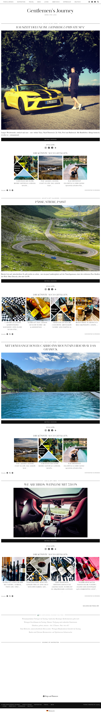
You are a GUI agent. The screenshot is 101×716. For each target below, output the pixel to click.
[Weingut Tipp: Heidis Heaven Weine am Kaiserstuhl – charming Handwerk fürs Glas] (38, 309)
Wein (39, 2)
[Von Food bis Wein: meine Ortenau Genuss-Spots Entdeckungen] (26, 168)
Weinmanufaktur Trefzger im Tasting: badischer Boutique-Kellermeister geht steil (50, 619)
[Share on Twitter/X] (10, 190)
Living (46, 2)
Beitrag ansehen (50, 139)
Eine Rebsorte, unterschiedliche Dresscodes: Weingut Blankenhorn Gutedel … (62, 586)
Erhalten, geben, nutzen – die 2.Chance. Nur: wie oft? (50, 625)
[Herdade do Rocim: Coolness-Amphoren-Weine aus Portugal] (63, 309)
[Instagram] (89, 2)
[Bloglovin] (55, 147)
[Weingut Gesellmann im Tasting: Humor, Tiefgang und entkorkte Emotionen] (13, 569)
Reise (56, 23)
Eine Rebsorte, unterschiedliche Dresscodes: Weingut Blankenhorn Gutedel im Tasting (50, 629)
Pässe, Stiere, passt (50, 202)
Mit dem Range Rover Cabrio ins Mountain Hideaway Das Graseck (50, 347)
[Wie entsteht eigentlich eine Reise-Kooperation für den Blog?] (75, 168)
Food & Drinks (8, 2)
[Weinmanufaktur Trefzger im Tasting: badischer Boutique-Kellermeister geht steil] (87, 569)
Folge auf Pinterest (51, 696)
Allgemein (55, 198)
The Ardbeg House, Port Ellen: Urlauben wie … (49, 183)
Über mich (56, 2)
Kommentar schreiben (92, 190)
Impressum (67, 2)
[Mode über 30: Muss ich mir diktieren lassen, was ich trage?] (87, 309)
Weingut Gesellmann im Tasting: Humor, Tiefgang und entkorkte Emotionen (50, 622)
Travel (31, 2)
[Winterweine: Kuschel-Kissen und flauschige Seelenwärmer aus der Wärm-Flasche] (38, 569)
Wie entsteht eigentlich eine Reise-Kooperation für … (74, 183)
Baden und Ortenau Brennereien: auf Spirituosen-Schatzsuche (50, 632)
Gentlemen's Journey (50, 11)
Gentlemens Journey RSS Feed (53, 615)
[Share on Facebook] (7, 190)
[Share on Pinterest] (12, 190)
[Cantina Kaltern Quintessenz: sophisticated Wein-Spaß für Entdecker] (13, 309)
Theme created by (91, 704)
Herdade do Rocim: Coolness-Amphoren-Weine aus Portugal (62, 325)
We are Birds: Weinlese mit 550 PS (50, 484)
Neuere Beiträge (90, 606)
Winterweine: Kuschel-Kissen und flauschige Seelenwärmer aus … (37, 584)
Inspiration (21, 2)
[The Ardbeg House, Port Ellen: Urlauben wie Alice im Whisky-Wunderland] (50, 168)
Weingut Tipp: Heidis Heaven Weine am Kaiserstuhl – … (37, 325)
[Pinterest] (92, 2)
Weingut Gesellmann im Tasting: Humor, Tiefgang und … (13, 584)
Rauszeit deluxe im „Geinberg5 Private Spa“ (50, 27)
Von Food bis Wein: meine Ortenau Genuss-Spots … (25, 183)
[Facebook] (95, 2)
